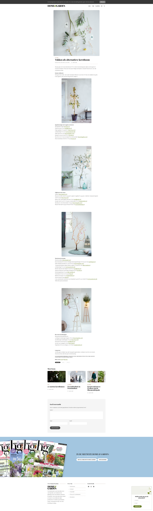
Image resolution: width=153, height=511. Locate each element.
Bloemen (89, 384)
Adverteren (72, 486)
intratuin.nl (66, 126)
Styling (56, 57)
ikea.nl (71, 273)
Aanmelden (137, 506)
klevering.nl (71, 343)
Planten (98, 6)
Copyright (72, 491)
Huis (89, 6)
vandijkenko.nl (67, 128)
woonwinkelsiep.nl (79, 204)
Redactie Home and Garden (60, 62)
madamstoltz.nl (83, 201)
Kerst (61, 359)
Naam (51, 420)
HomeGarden (56, 5)
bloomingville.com (69, 133)
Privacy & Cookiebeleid (75, 494)
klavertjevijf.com (63, 194)
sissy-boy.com (71, 130)
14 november (67, 62)
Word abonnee (102, 459)
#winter (68, 362)
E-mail (70, 420)
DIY (101, 6)
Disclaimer (72, 497)
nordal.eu (71, 135)
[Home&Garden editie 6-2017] (49, 461)
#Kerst (63, 362)
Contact (72, 489)
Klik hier (66, 359)
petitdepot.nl (92, 261)
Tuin (93, 6)
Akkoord (102, 1)
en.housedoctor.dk (70, 131)
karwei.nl (73, 138)
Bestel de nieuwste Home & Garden (87, 459)
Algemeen (69, 384)
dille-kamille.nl (86, 265)
